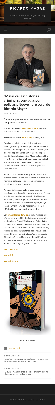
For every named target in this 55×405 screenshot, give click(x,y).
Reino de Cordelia (30, 128)
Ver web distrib (11, 261)
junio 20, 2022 (10, 113)
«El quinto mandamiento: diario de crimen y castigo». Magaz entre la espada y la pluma (26, 371)
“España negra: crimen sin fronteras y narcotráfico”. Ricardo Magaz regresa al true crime (26, 359)
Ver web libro (10, 255)
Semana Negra (27, 137)
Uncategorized (14, 348)
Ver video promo (11, 249)
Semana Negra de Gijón (17, 214)
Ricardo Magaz (27, 8)
